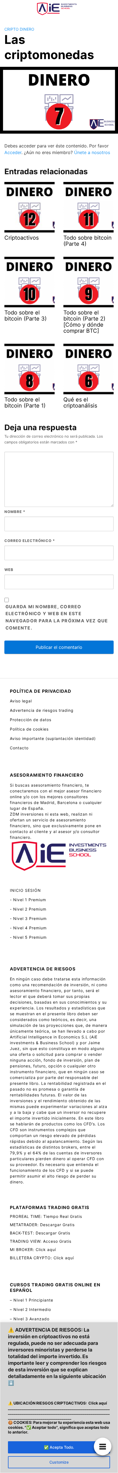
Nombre (14, 511)
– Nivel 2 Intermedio (30, 1309)
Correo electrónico (29, 540)
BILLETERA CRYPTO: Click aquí (42, 1257)
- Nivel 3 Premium (28, 918)
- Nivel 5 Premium (28, 937)
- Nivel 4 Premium (28, 927)
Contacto (19, 747)
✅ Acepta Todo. (59, 1447)
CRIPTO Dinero (19, 29)
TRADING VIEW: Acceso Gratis (40, 1241)
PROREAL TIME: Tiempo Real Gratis (46, 1216)
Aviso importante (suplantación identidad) (53, 738)
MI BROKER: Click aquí (33, 1249)
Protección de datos (30, 719)
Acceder (12, 152)
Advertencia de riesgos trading (42, 710)
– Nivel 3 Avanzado (29, 1318)
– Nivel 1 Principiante (31, 1300)
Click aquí (97, 1403)
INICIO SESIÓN (25, 890)
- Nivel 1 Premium (28, 899)
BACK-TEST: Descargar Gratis (40, 1233)
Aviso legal (21, 701)
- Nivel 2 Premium (28, 909)
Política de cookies (29, 729)
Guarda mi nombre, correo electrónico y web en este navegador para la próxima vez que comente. (56, 617)
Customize (59, 1462)
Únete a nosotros (92, 152)
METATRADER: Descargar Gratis (42, 1224)
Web (8, 569)
